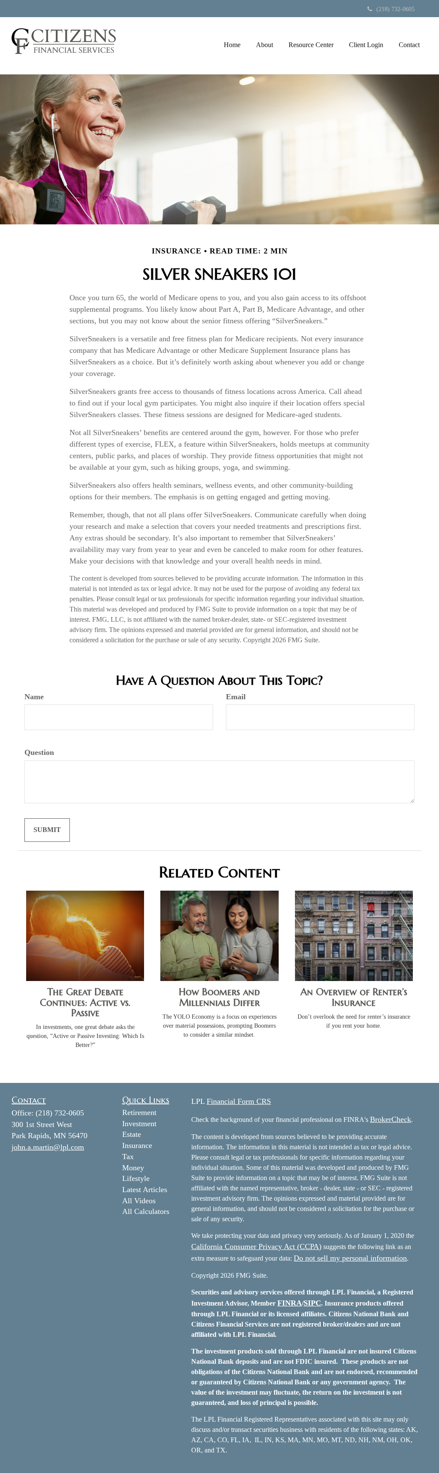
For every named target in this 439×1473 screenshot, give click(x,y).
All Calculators (145, 1211)
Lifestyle (136, 1178)
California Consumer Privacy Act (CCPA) (256, 1246)
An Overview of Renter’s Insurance (354, 997)
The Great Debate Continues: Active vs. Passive (85, 1002)
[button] (264, 45)
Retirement (139, 1112)
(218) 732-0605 (395, 9)
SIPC (312, 1303)
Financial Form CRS (239, 1101)
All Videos (139, 1200)
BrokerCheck (390, 1119)
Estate (131, 1134)
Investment (139, 1123)
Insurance (137, 1145)
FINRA (289, 1303)
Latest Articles (144, 1189)
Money (133, 1167)
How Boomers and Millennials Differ (219, 997)
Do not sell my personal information (350, 1258)
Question (39, 752)
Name (34, 696)
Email (236, 696)
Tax (128, 1156)
